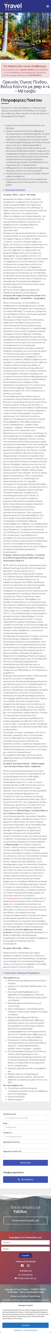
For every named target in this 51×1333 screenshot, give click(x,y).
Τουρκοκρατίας (14, 898)
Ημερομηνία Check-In (11, 1142)
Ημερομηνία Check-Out (12, 1151)
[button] (48, 6)
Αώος (41, 867)
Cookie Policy (18, 1330)
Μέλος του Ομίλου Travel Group (25, 1296)
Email (5, 1123)
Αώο (12, 796)
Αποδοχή (25, 1325)
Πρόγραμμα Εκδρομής (15, 190)
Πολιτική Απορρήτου (30, 1330)
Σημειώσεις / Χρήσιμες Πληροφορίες (22, 973)
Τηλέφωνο (7, 1133)
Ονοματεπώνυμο (9, 1114)
